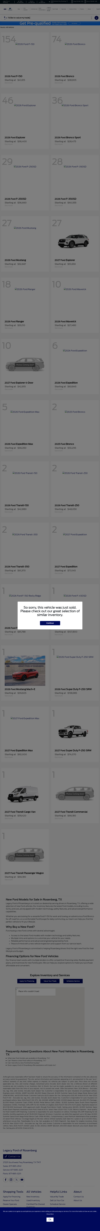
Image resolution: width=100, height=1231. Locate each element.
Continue (50, 623)
